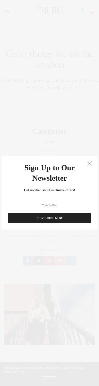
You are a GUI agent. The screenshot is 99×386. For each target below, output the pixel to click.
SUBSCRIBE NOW (50, 218)
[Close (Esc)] (90, 164)
